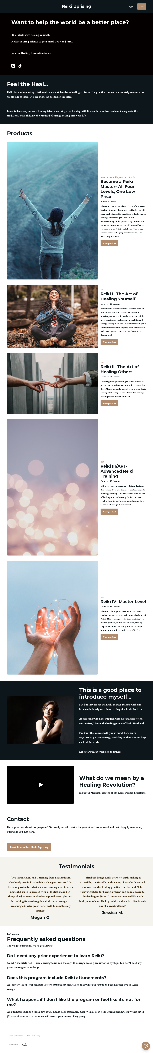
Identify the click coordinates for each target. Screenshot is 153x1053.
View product (109, 243)
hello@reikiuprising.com (115, 1011)
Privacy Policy (33, 1035)
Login (130, 6)
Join (142, 6)
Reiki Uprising (76, 6)
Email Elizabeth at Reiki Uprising (29, 847)
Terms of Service (15, 1035)
